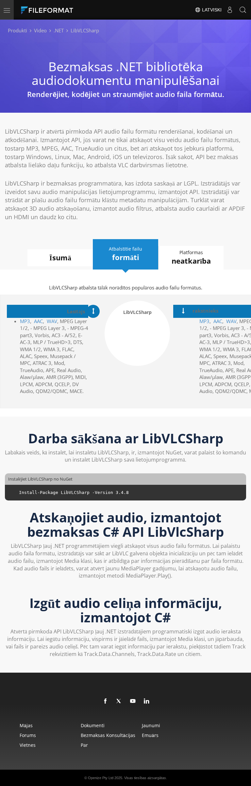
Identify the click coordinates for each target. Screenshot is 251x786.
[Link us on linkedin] (146, 701)
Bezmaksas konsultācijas (108, 735)
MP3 (25, 321)
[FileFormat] (63, 10)
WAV (52, 321)
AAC (38, 321)
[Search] (243, 10)
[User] (229, 10)
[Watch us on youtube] (133, 701)
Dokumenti (93, 725)
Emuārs (150, 735)
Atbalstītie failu (125, 254)
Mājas (26, 725)
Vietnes (28, 745)
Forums (28, 735)
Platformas (191, 257)
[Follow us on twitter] (119, 701)
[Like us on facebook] (105, 701)
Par (84, 745)
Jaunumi (151, 725)
